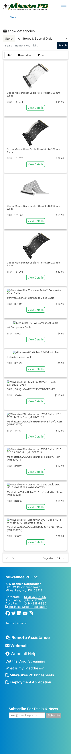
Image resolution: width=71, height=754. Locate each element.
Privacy (22, 623)
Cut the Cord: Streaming (25, 661)
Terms (9, 623)
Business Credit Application (27, 606)
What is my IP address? (24, 668)
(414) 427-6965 (35, 597)
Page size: (48, 558)
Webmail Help (23, 653)
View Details (36, 107)
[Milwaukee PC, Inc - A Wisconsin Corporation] (14, 7)
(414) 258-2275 (34, 600)
